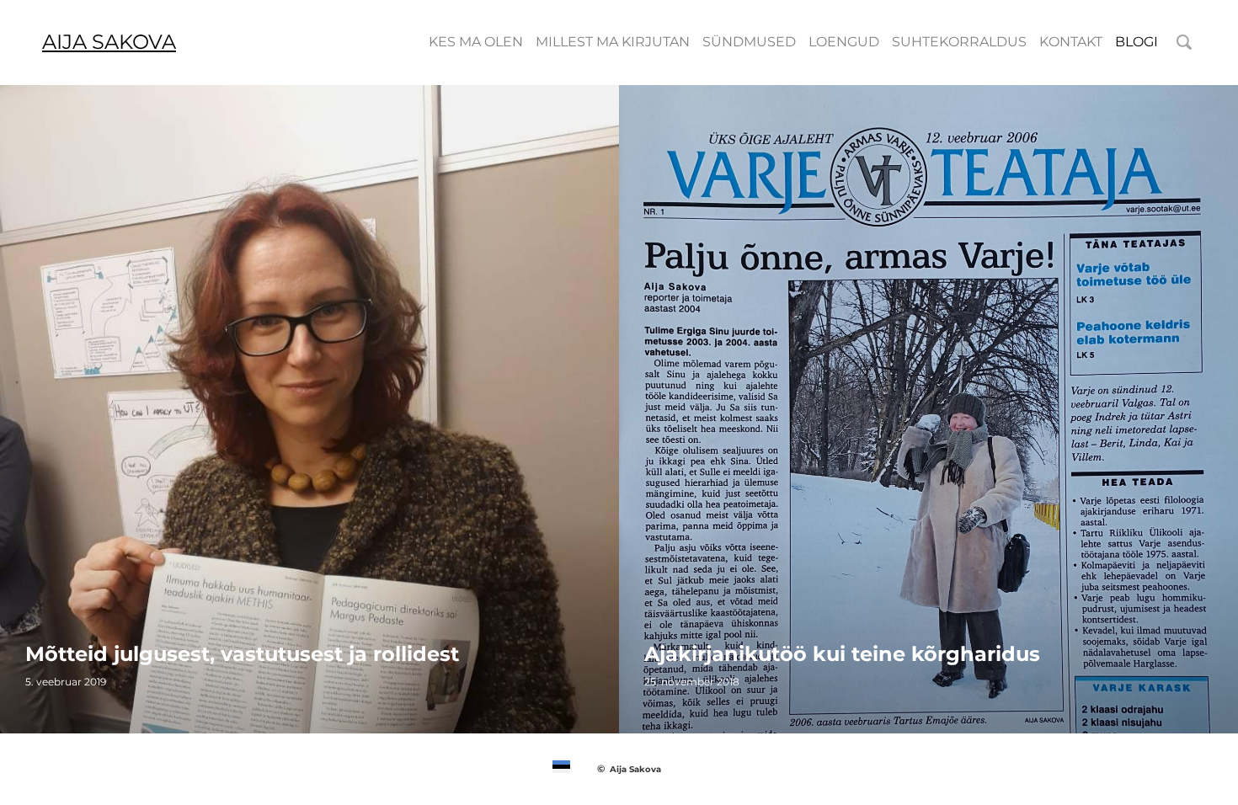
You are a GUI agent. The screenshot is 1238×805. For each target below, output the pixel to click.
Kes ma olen (476, 42)
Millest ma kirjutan (613, 42)
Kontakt (1070, 42)
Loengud (843, 42)
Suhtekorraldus (959, 42)
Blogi (1136, 42)
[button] (561, 766)
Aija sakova (109, 41)
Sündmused (749, 42)
